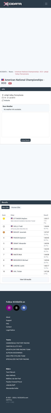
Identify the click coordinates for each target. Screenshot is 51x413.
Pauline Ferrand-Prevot (14, 382)
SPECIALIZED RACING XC (19, 229)
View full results (25, 279)
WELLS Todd (17, 226)
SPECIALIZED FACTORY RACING (17, 359)
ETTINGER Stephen (20, 218)
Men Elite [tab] (5, 207)
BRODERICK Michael (20, 260)
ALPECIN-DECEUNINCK (14, 353)
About (8, 317)
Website (7, 100)
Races (11, 72)
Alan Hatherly (10, 375)
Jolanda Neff (10, 385)
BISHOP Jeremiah (19, 232)
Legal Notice (10, 330)
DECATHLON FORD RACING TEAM (18, 349)
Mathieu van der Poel (13, 379)
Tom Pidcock (10, 372)
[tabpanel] (25, 248)
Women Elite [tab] (15, 207)
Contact (9, 327)
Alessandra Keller (12, 388)
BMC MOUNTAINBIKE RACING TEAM (23, 221)
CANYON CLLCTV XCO (14, 346)
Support (9, 320)
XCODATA (3, 72)
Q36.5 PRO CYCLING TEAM (15, 356)
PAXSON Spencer (19, 238)
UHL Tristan (17, 271)
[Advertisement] (25, 40)
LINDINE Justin (18, 266)
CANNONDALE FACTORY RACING (18, 343)
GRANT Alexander (19, 243)
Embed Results (25, 140)
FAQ (7, 324)
